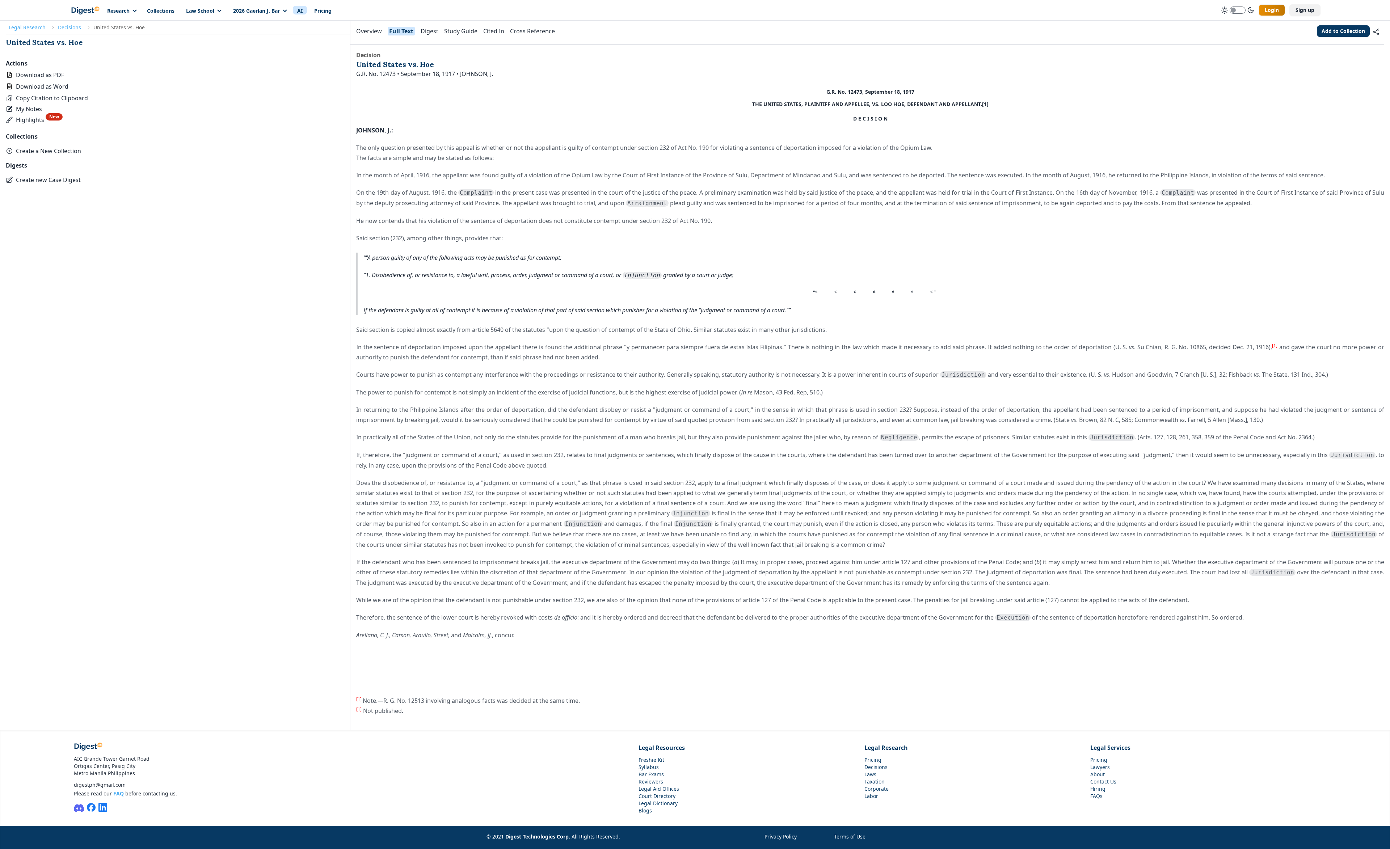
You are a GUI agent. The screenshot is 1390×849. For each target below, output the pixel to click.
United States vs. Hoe (44, 42)
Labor (871, 796)
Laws (870, 774)
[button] (47, 98)
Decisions (69, 27)
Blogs (645, 810)
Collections (160, 10)
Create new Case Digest (48, 180)
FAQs (1096, 796)
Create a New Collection (48, 151)
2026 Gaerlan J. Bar (256, 10)
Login (1272, 10)
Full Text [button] (401, 31)
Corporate (876, 788)
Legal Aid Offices (659, 788)
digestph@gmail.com (100, 784)
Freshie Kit (651, 759)
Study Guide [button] (460, 31)
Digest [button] (429, 31)
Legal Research (27, 27)
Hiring (1097, 788)
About (1097, 774)
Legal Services (1110, 748)
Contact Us (1103, 781)
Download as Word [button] (42, 86)
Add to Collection (1343, 31)
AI (300, 10)
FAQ (118, 793)
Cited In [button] (493, 31)
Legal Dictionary (658, 803)
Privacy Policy (780, 836)
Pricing (323, 10)
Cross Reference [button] (532, 31)
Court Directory (657, 796)
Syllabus (649, 767)
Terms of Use (849, 836)
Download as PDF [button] (40, 75)
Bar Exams (651, 774)
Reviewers (651, 781)
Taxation (874, 781)
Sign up (1305, 10)
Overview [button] (369, 31)
